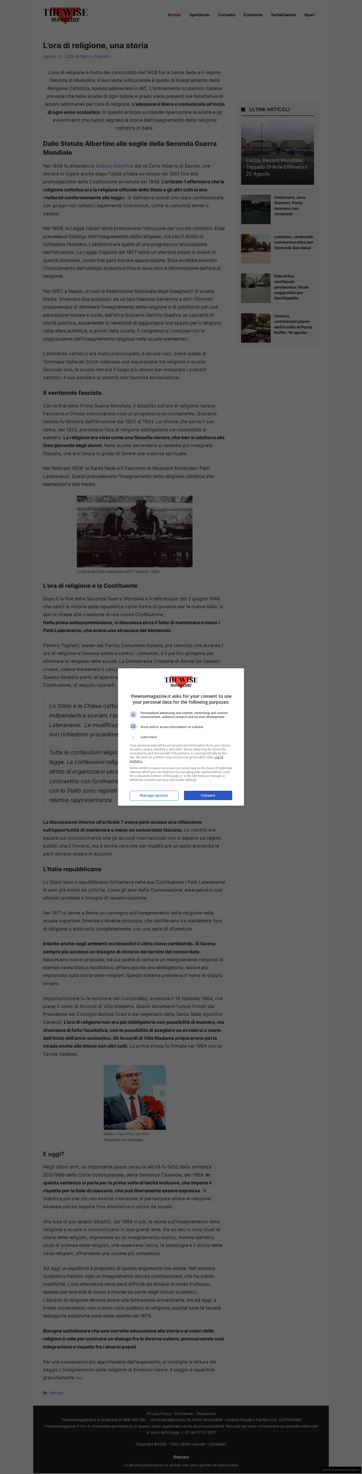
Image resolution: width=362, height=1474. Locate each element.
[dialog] (181, 737)
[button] (181, 737)
